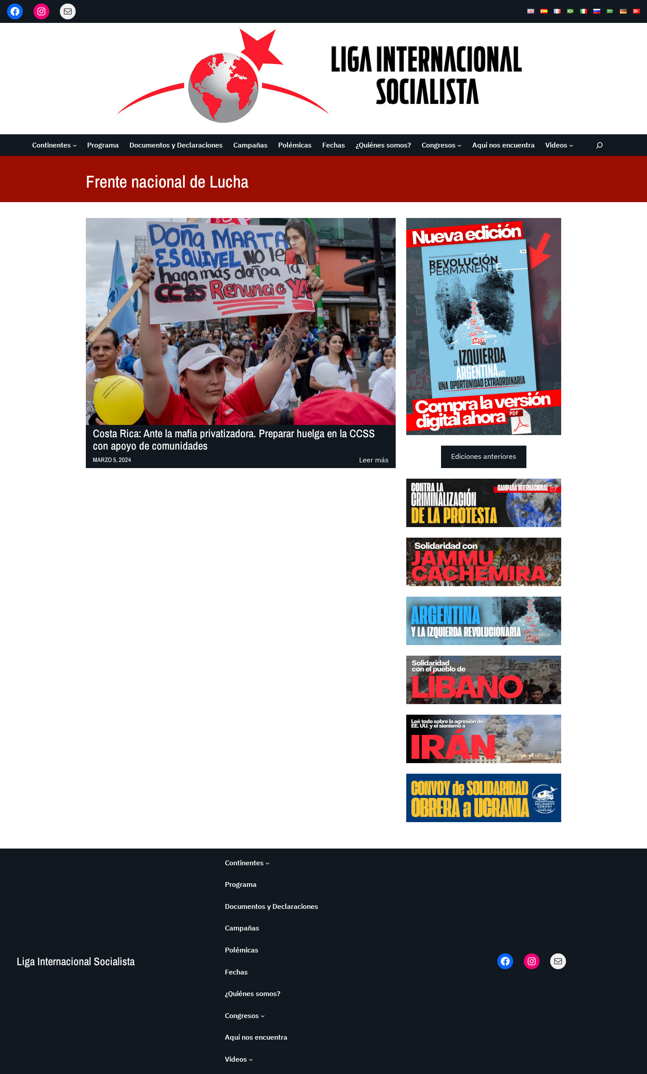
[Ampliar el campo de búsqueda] (599, 145)
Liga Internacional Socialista (76, 961)
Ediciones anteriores (483, 456)
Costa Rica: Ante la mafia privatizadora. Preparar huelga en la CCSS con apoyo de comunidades (234, 440)
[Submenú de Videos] (571, 145)
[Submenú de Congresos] (459, 145)
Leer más (374, 460)
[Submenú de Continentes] (75, 145)
